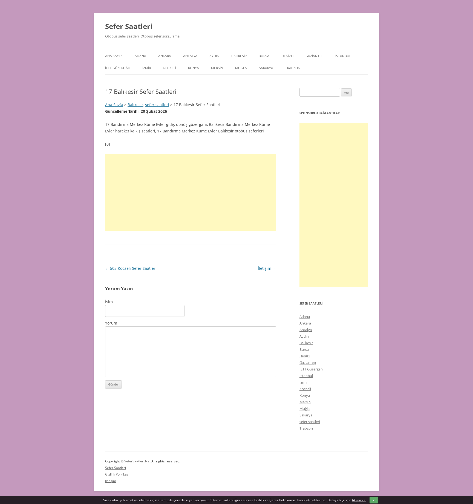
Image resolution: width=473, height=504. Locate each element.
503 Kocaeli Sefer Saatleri (131, 268)
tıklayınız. (359, 500)
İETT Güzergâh (117, 68)
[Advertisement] (190, 192)
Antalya (190, 56)
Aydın (214, 56)
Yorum (111, 323)
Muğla (241, 68)
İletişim (267, 268)
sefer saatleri (157, 104)
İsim (109, 301)
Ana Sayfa (114, 56)
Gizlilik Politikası (117, 474)
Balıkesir (239, 56)
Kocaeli (169, 68)
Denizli (287, 56)
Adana (140, 56)
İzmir (146, 68)
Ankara (164, 56)
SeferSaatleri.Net (137, 461)
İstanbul (343, 56)
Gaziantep (314, 56)
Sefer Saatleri (128, 26)
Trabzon (292, 68)
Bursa (264, 56)
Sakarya (266, 68)
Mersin (217, 68)
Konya (193, 68)
